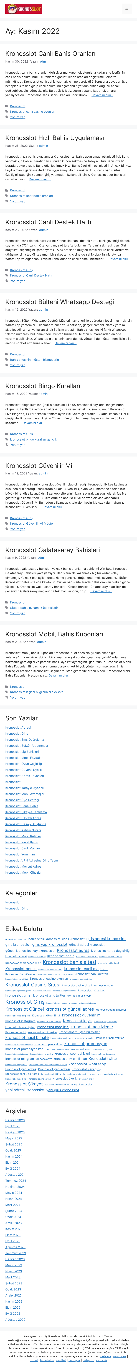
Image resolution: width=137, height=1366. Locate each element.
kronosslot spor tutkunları (103, 1054)
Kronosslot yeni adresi (54, 1069)
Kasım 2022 (13, 1301)
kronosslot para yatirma (109, 1038)
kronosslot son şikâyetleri (17, 1054)
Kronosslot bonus (21, 968)
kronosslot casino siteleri (81, 979)
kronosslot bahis (60, 956)
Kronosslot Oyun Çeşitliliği (23, 764)
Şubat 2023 (13, 1283)
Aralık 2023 (13, 1223)
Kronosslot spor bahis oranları (31, 196)
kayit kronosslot (44, 950)
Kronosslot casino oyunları (49, 978)
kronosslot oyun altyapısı (61, 1038)
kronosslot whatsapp (87, 1064)
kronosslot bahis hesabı (87, 956)
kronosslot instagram (20, 1021)
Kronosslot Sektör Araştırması (26, 745)
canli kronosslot (73, 939)
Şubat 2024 (13, 1211)
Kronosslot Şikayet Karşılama (26, 812)
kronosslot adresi (16, 956)
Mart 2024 (13, 1205)
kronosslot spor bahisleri (72, 1053)
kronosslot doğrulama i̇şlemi (18, 991)
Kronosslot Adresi (18, 727)
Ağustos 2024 (15, 1174)
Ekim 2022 (12, 1307)
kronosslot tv (44, 1059)
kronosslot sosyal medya (41, 1054)
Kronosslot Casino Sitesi (32, 984)
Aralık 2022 (13, 1295)
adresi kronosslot (16, 939)
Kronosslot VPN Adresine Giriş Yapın (31, 860)
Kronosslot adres (73, 950)
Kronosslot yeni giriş (86, 1069)
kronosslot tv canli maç (70, 1059)
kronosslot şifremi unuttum (57, 1085)
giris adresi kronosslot (106, 938)
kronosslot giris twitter (49, 995)
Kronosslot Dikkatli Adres (23, 818)
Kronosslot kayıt (77, 1020)
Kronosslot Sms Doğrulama (24, 739)
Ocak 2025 (13, 1150)
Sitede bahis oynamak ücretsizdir (34, 608)
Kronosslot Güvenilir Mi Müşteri (32, 523)
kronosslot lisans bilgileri (20, 1027)
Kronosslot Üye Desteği (22, 800)
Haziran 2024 (15, 1186)
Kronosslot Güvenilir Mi (38, 465)
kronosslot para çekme (48, 1044)
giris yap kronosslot (49, 944)
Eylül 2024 (12, 1168)
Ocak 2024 (13, 1217)
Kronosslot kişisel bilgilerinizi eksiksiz (36, 692)
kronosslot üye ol (86, 1079)
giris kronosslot (18, 944)
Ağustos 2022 (15, 1319)
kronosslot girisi (18, 995)
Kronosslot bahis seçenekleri (23, 963)
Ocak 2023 (13, 1289)
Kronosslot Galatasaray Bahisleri (52, 550)
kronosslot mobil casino (42, 1032)
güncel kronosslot (18, 950)
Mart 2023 (13, 1277)
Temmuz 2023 (15, 1253)
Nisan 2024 (13, 1199)
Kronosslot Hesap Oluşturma (25, 824)
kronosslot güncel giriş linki (17, 1016)
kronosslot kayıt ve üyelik (105, 1021)
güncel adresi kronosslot (87, 944)
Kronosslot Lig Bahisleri (22, 751)
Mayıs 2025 (13, 1138)
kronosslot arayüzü (36, 956)
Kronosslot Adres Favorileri (24, 776)
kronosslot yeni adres (20, 1069)
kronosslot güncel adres (70, 1009)
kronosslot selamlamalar (58, 1049)
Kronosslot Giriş (21, 270)
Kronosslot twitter (103, 1058)
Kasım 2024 (13, 1156)
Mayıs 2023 (13, 1265)
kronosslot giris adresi (91, 990)
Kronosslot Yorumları (20, 854)
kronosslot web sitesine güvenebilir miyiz (48, 1065)
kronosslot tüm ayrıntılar (16, 1065)
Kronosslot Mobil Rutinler (23, 836)
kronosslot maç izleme (91, 1026)
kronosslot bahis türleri (108, 963)
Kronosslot (17, 106)
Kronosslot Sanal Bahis (21, 806)
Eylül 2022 (12, 1313)
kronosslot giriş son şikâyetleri (83, 1003)
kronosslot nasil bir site (27, 1037)
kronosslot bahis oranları (110, 956)
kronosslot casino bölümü (16, 979)
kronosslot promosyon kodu (25, 1049)
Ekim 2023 (13, 1235)
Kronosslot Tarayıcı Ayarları (24, 788)
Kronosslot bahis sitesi (69, 962)
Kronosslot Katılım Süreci (23, 830)
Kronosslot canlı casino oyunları (32, 111)
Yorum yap (17, 117)
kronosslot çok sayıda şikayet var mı (106, 1074)
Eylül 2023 (12, 1241)
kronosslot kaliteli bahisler (49, 1021)
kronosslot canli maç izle (86, 968)
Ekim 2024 (13, 1162)
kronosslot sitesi (81, 1049)
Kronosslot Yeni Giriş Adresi (22, 1073)
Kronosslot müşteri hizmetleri (79, 1032)
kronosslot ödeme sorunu (39, 1079)
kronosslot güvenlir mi (81, 1015)
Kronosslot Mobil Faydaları (24, 758)
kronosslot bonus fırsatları (50, 969)
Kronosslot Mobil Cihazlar (23, 872)
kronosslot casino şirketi (77, 985)
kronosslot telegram (19, 1059)
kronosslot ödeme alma (15, 1079)
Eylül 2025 (12, 1126)
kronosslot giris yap (79, 995)
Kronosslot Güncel (24, 1009)
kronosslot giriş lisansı (56, 1003)
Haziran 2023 (15, 1259)
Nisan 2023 (13, 1271)
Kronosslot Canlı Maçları (22, 848)
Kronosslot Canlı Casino (20, 974)
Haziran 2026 (15, 1120)
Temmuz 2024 (15, 1180)
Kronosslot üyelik (64, 1078)
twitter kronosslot (81, 1084)
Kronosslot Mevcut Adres (23, 866)
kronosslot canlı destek (91, 974)
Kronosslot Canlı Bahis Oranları (50, 53)
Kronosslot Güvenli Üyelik (23, 770)
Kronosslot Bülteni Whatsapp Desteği (59, 301)
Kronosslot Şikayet (24, 1083)
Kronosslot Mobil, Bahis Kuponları (54, 634)
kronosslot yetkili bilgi (51, 1074)
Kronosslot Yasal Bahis (21, 842)
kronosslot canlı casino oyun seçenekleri (55, 974)
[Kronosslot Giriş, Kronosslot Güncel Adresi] (23, 8)
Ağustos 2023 (15, 1247)
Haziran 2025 (15, 1132)
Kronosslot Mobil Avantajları (25, 794)
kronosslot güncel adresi (111, 1009)
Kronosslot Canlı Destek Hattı (48, 222)
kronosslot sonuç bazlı (103, 1049)
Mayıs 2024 (13, 1193)
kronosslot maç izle (53, 1027)
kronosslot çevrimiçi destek (75, 1074)
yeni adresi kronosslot (25, 1090)
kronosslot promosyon (85, 1043)
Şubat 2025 (13, 1144)
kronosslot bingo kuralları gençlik (33, 439)
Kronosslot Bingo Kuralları (42, 386)
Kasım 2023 (13, 1229)
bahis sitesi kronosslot (44, 939)
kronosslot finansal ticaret (64, 991)
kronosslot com (103, 985)
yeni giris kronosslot (62, 1090)
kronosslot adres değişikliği (110, 950)
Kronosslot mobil (15, 1032)
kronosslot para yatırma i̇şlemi (19, 1044)
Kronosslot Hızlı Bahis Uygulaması (54, 137)
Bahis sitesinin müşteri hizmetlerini (35, 359)
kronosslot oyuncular (84, 1038)
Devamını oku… (102, 95)
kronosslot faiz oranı (42, 991)
